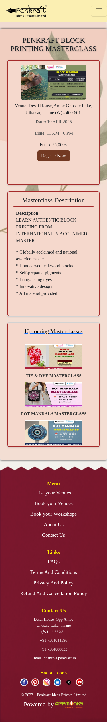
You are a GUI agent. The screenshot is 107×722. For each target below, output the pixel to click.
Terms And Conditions (53, 572)
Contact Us (53, 535)
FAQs (54, 561)
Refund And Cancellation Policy (53, 593)
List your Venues (53, 493)
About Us (54, 524)
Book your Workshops (53, 514)
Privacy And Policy (53, 583)
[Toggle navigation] (99, 11)
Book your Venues (54, 503)
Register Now (53, 155)
